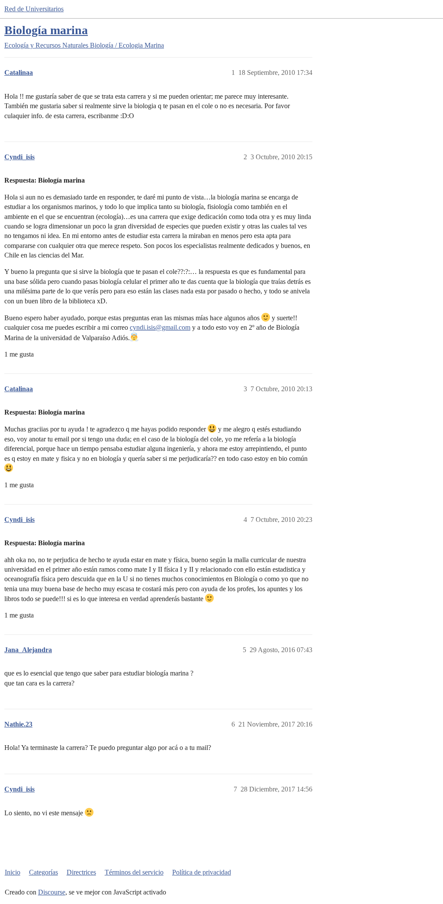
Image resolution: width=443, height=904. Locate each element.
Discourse (51, 892)
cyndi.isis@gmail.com (160, 327)
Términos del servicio (134, 872)
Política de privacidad (201, 872)
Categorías (43, 872)
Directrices (81, 872)
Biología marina (46, 30)
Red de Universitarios (34, 9)
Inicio (12, 872)
